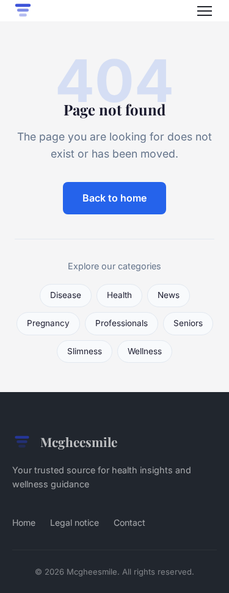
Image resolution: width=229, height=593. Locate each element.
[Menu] (204, 11)
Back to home (114, 198)
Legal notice (74, 522)
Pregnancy (48, 323)
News (169, 295)
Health (119, 295)
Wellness (145, 351)
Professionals (121, 323)
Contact (129, 522)
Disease (65, 295)
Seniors (188, 323)
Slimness (84, 351)
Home (23, 522)
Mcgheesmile (78, 441)
